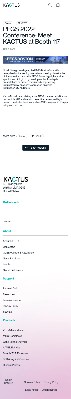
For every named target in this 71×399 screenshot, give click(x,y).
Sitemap (7, 311)
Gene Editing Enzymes (15, 341)
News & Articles (11, 258)
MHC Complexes (12, 336)
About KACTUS (11, 241)
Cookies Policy (32, 382)
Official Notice (49, 389)
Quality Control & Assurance (18, 252)
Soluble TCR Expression (16, 353)
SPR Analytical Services (16, 359)
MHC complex (48, 102)
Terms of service (12, 300)
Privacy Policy (10, 306)
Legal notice (31, 389)
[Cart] (58, 5)
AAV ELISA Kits (11, 347)
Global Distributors (13, 270)
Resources (9, 294)
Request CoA (10, 288)
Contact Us (9, 247)
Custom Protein (11, 365)
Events (6, 264)
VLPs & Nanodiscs (13, 330)
